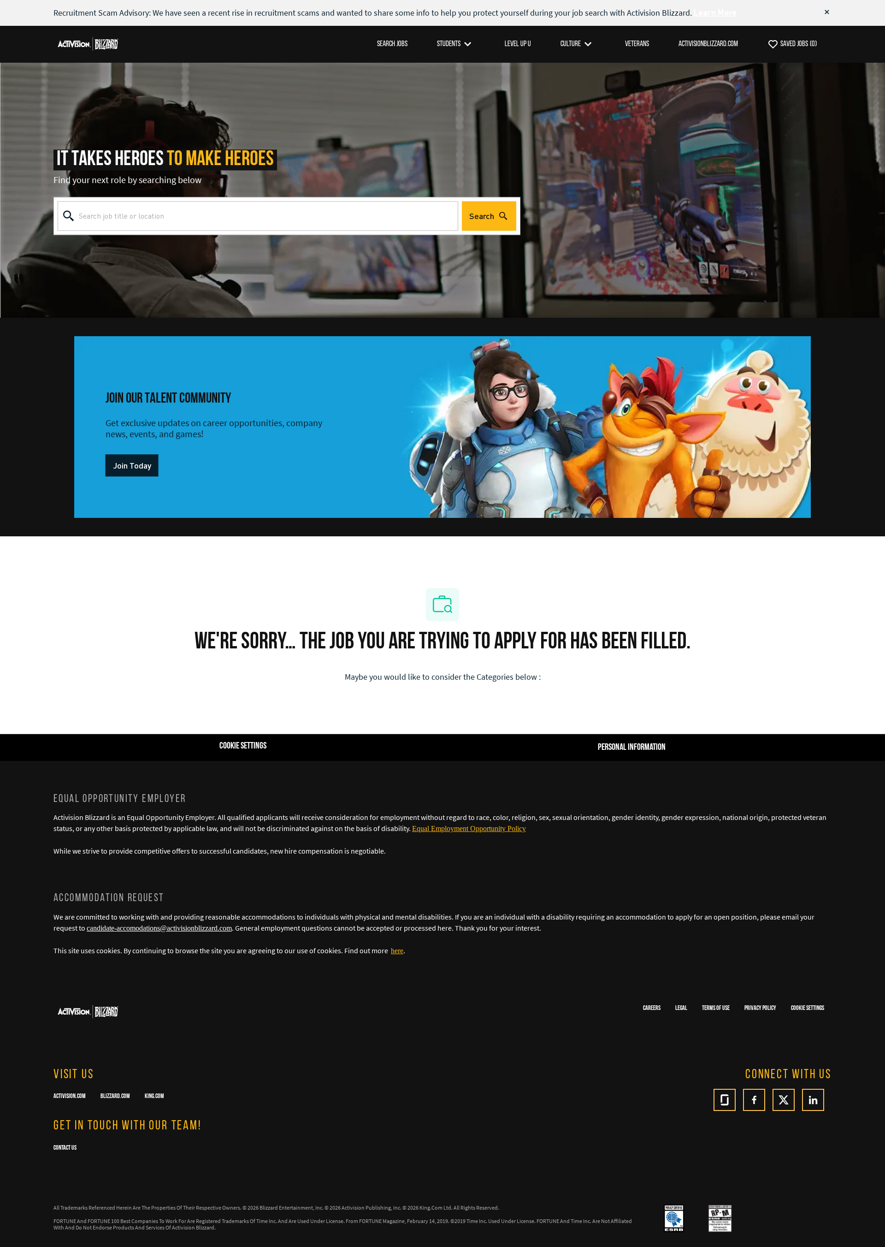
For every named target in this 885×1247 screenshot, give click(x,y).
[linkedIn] (813, 1100)
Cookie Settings (807, 1008)
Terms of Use (716, 1008)
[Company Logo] (88, 43)
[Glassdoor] (725, 1100)
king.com (154, 1096)
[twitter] (784, 1100)
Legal (681, 1008)
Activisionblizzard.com (708, 44)
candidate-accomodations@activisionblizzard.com (159, 928)
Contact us (65, 1148)
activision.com (69, 1096)
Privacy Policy (760, 1008)
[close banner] (827, 12)
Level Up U (518, 44)
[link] (132, 466)
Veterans (637, 44)
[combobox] (258, 216)
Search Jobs (392, 44)
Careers (652, 1008)
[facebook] (754, 1100)
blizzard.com (115, 1096)
